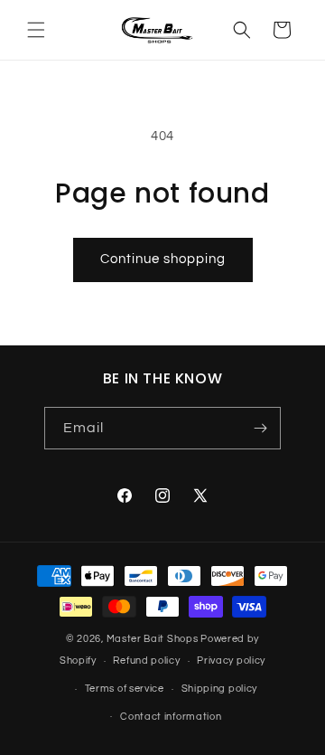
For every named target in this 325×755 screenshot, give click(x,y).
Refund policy (146, 660)
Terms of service (124, 689)
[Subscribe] (260, 428)
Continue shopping (163, 259)
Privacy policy (231, 660)
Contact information (170, 717)
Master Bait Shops (153, 639)
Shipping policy (219, 689)
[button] (36, 30)
